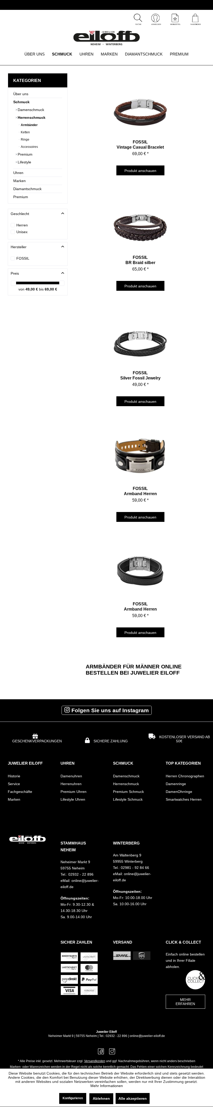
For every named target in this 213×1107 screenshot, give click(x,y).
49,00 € (32, 289)
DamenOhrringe (179, 792)
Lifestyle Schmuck (128, 799)
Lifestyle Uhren (73, 799)
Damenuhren (71, 776)
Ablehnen (101, 1098)
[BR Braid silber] (140, 222)
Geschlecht (20, 214)
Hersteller (18, 247)
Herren (22, 225)
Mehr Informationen (106, 1086)
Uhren (18, 173)
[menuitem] (195, 19)
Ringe (24, 139)
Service (14, 784)
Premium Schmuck (128, 792)
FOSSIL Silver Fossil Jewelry (140, 375)
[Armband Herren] (140, 454)
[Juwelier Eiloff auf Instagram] (112, 1053)
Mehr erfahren (185, 1002)
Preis (15, 273)
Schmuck (21, 102)
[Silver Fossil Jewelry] (140, 338)
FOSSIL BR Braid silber (140, 260)
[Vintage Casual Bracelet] (140, 107)
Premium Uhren (73, 792)
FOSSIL (22, 258)
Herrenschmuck (31, 117)
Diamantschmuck (27, 189)
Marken (19, 181)
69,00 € (51, 289)
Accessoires (29, 147)
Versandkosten (94, 1061)
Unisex (22, 232)
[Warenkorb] (195, 24)
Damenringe (176, 784)
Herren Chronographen (185, 776)
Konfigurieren (73, 1098)
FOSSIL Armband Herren (140, 491)
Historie (14, 776)
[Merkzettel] (175, 24)
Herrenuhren (71, 784)
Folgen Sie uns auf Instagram (109, 710)
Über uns (20, 94)
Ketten (25, 132)
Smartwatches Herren (184, 799)
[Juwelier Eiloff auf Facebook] (100, 1053)
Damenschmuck (30, 110)
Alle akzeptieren (132, 1098)
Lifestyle (24, 162)
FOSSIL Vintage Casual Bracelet (140, 144)
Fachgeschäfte (20, 792)
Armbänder (29, 125)
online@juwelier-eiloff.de (147, 1036)
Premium (24, 154)
